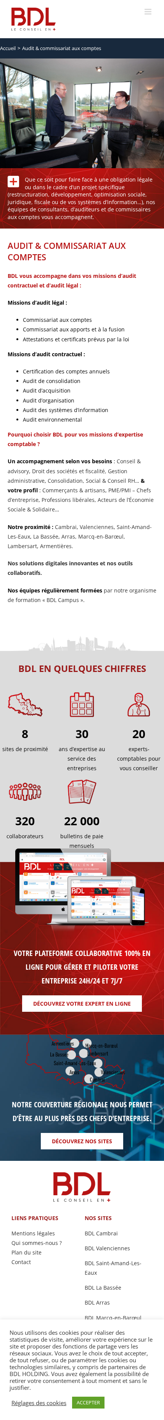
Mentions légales (33, 1233)
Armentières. (56, 546)
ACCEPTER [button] (88, 1402)
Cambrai (66, 527)
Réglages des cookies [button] (38, 1402)
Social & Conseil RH (110, 480)
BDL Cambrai (101, 1233)
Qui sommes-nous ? (36, 1242)
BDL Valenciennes (107, 1248)
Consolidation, (67, 480)
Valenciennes (97, 527)
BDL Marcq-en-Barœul (113, 1317)
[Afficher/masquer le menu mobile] (149, 12)
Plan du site (26, 1252)
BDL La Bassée (103, 1287)
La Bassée (45, 536)
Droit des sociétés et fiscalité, (69, 471)
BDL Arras (97, 1302)
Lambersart (22, 546)
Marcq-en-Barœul (101, 536)
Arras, (69, 536)
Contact (21, 1262)
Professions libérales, (70, 499)
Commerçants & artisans (73, 490)
